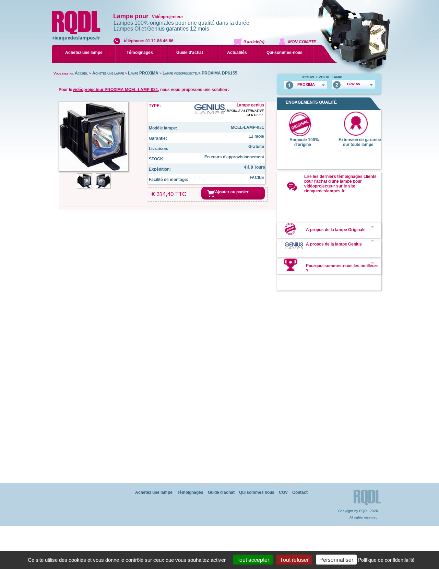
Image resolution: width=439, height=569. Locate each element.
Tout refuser (294, 560)
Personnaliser (336, 560)
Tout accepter (252, 560)
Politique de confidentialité (386, 559)
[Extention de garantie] (356, 134)
